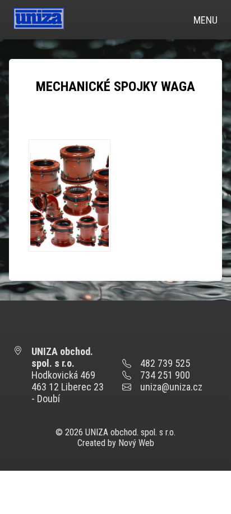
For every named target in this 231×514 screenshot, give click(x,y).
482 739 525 (165, 363)
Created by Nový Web (115, 443)
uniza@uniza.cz (171, 387)
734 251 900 (165, 375)
